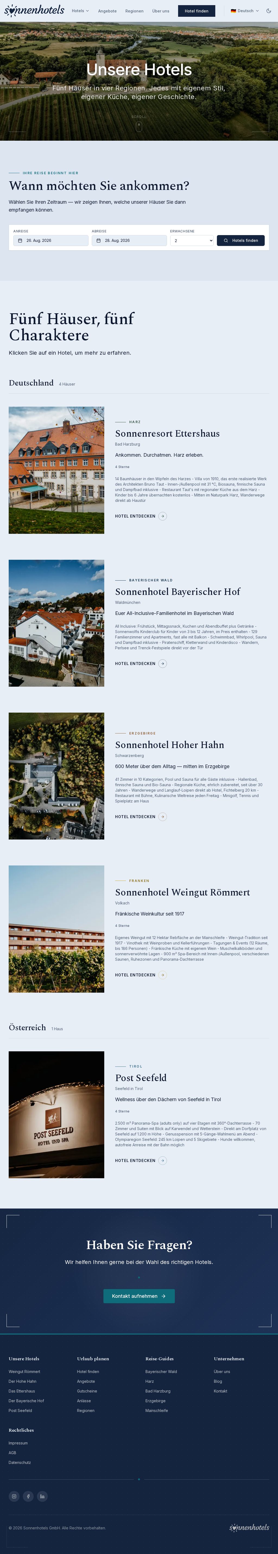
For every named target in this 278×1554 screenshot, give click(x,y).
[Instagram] (14, 1496)
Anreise (20, 231)
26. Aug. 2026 (39, 240)
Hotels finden (245, 240)
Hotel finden (196, 11)
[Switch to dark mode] (269, 11)
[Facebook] (28, 1496)
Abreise (99, 231)
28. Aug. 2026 (117, 240)
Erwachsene (182, 231)
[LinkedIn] (42, 1496)
